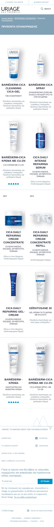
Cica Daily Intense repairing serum (40, 162)
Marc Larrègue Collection (13, 461)
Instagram (43, 446)
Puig (42, 521)
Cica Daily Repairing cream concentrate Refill (40, 239)
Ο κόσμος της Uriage (14, 2)
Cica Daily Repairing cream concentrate (13, 237)
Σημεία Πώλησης (42, 2)
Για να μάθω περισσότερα (25, 497)
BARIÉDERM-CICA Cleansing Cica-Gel (13, 88)
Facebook (43, 438)
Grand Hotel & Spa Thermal (13, 453)
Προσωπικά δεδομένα (19, 521)
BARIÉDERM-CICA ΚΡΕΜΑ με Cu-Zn (13, 159)
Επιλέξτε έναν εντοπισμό (41, 511)
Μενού (47, 9)
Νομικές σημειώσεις (32, 518)
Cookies (34, 521)
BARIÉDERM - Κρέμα (13, 381)
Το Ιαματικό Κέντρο (10, 446)
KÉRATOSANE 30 (40, 308)
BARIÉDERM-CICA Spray (40, 86)
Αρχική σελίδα (7, 18)
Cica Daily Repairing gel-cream (13, 311)
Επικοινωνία (16, 518)
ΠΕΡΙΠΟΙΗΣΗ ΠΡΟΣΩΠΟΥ (25, 18)
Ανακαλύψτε (13, 71)
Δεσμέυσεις (6, 438)
